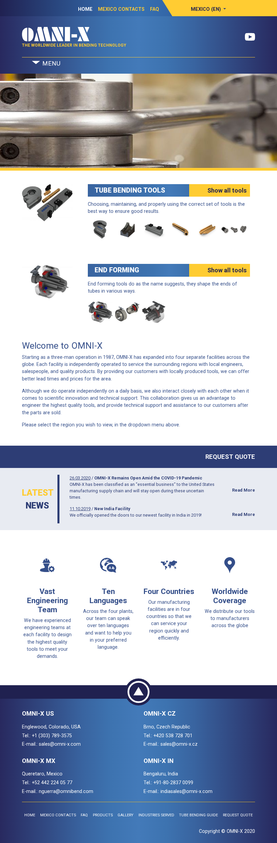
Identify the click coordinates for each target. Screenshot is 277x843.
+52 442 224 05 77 (52, 782)
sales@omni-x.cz (179, 744)
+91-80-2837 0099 (173, 782)
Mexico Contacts (121, 9)
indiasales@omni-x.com (186, 791)
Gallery (125, 815)
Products (103, 815)
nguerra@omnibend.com (66, 791)
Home (85, 9)
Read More (243, 490)
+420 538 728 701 (173, 735)
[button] (208, 9)
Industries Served (156, 815)
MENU (50, 63)
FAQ (154, 9)
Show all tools (227, 190)
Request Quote (230, 456)
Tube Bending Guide (198, 815)
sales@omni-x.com (60, 744)
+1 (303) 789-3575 (52, 735)
